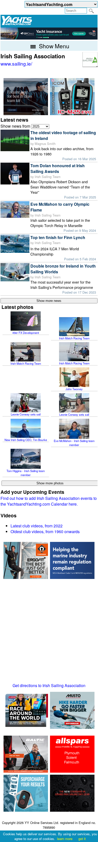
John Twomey (74, 389)
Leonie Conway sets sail (25, 414)
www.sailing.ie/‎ (16, 63)
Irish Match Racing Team (74, 338)
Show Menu (53, 46)
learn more (64, 838)
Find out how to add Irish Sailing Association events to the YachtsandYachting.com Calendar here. (49, 501)
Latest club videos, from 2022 (37, 526)
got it (82, 838)
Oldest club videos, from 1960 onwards (45, 531)
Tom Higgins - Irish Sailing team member (26, 473)
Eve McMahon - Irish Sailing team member (74, 443)
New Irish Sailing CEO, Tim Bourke (26, 440)
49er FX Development (25, 333)
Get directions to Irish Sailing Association (49, 685)
